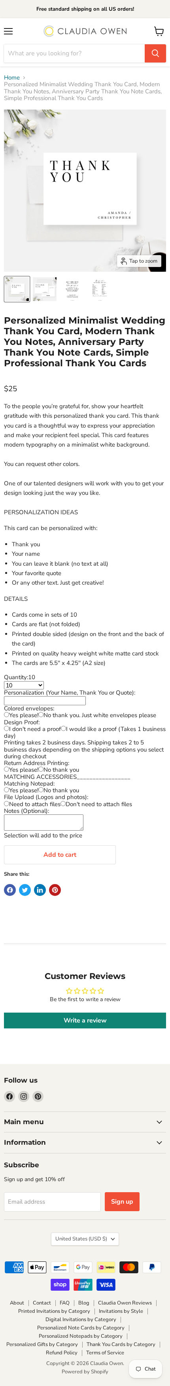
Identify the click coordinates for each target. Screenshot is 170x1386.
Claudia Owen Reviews (125, 1302)
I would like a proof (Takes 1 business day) (85, 732)
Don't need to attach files (99, 804)
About (17, 1302)
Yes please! (23, 715)
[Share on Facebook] (10, 890)
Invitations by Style (121, 1311)
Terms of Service (105, 1352)
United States (81, 1238)
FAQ (65, 1302)
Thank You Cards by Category (121, 1344)
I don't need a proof (35, 729)
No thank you (61, 770)
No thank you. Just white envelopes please (99, 715)
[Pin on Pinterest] (55, 890)
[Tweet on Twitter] (25, 890)
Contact (42, 1302)
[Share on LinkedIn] (40, 890)
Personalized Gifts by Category (42, 1344)
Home (12, 77)
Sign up (122, 1201)
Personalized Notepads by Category (81, 1336)
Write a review (85, 1020)
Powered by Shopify (85, 1371)
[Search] (155, 53)
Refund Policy (61, 1352)
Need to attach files (34, 804)
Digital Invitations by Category (80, 1319)
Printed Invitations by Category (54, 1311)
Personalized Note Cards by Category (81, 1327)
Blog (83, 1302)
